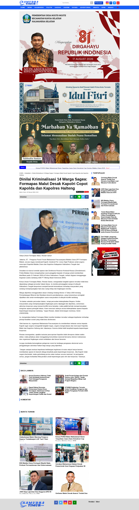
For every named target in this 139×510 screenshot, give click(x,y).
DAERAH (58, 7)
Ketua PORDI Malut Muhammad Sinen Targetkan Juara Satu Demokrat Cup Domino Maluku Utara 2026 (70, 439)
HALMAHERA (39, 7)
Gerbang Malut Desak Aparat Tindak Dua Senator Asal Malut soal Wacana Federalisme (109, 180)
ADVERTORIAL (85, 7)
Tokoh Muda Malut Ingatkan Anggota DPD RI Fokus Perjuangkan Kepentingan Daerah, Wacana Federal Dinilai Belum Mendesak (110, 216)
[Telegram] (72, 197)
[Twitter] (83, 197)
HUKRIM (66, 7)
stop (86, 191)
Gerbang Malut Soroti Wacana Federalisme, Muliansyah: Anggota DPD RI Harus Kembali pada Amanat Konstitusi (110, 228)
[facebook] (110, 3)
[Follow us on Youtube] (70, 502)
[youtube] (118, 3)
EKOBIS (74, 7)
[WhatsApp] (75, 197)
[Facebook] (87, 197)
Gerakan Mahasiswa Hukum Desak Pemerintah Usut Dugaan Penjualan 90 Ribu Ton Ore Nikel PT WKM (70, 466)
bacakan (80, 191)
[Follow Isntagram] (65, 502)
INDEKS (110, 7)
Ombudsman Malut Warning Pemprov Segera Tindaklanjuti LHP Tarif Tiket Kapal (33, 439)
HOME (23, 7)
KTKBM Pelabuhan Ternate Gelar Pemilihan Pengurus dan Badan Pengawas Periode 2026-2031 (76, 390)
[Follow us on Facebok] (56, 502)
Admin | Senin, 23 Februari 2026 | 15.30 (28, 192)
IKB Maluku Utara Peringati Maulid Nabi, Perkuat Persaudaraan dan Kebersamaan (109, 203)
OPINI (103, 7)
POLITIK (49, 7)
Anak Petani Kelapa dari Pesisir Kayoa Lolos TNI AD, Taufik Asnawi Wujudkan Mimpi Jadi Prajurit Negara (76, 378)
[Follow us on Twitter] (61, 502)
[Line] (79, 197)
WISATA (96, 7)
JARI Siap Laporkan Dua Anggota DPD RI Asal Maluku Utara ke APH (110, 190)
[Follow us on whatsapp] (74, 502)
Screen (99, 3)
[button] (118, 7)
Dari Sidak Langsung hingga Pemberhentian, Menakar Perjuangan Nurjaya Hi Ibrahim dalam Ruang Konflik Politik (110, 240)
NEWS (30, 7)
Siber (98, 502)
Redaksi (91, 502)
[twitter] (114, 3)
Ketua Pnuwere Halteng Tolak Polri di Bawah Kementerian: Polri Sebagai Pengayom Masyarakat (40, 378)
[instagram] (107, 3)
